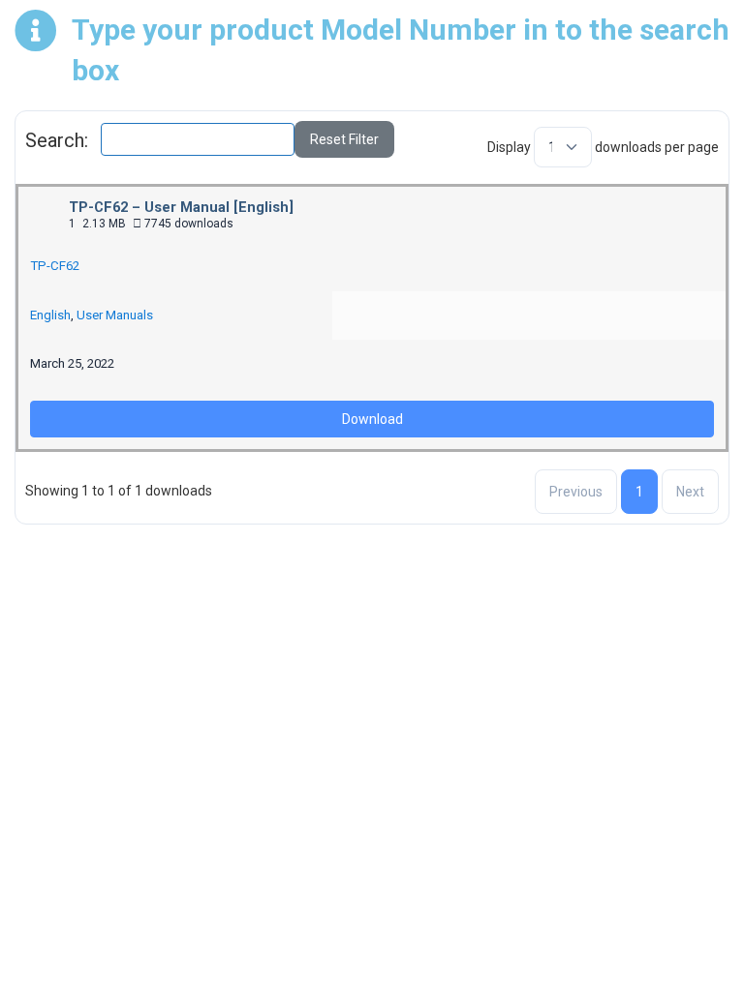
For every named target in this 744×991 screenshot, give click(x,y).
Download (372, 419)
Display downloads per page (603, 147)
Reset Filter (344, 139)
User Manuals (115, 315)
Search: (56, 140)
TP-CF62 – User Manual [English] (181, 207)
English (50, 315)
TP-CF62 (54, 265)
